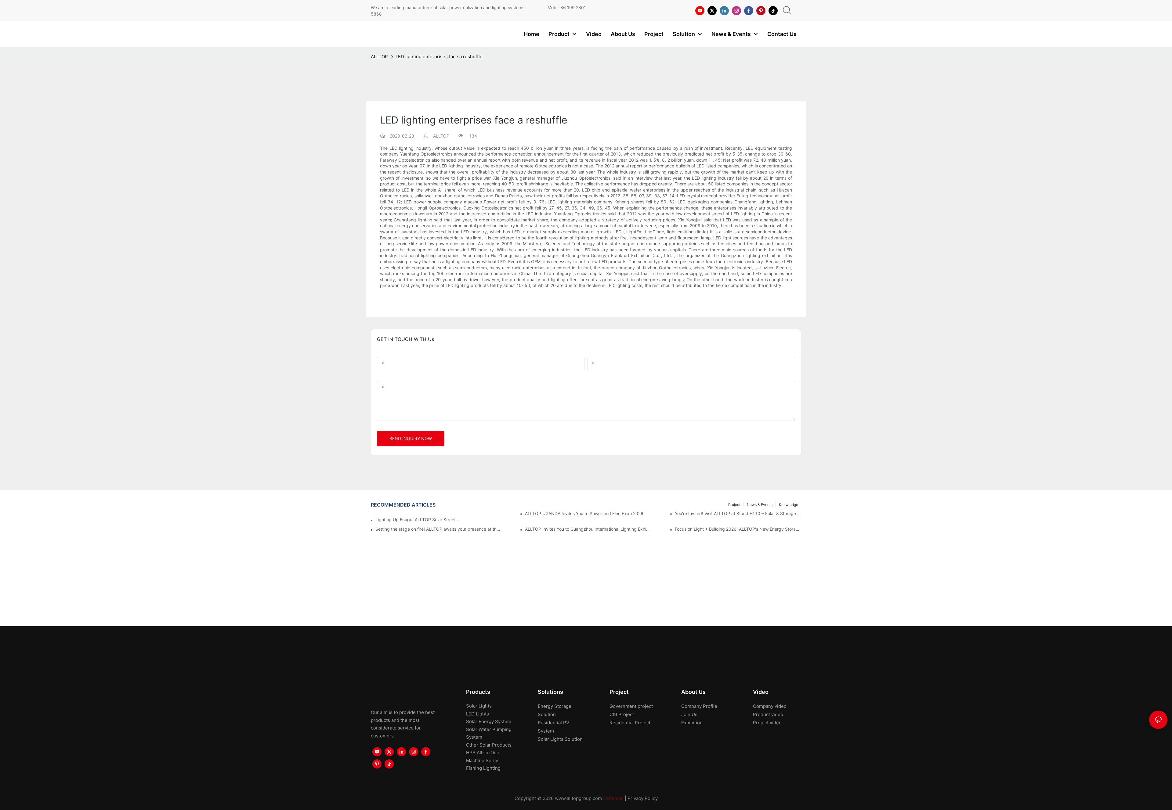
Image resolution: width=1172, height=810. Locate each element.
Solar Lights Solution (560, 739)
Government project (631, 706)
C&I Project (622, 714)
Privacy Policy (643, 798)
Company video (770, 706)
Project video (767, 723)
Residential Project (630, 723)
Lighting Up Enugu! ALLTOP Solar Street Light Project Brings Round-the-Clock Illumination (419, 519)
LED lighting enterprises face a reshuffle (439, 56)
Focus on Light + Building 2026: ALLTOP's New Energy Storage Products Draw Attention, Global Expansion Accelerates (738, 529)
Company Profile (699, 706)
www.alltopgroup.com (578, 798)
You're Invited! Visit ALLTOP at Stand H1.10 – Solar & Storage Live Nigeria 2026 (738, 513)
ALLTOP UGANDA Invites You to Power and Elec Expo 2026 (584, 513)
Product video (768, 714)
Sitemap (615, 798)
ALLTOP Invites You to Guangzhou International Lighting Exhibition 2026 (588, 529)
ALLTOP (379, 56)
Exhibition (692, 723)
